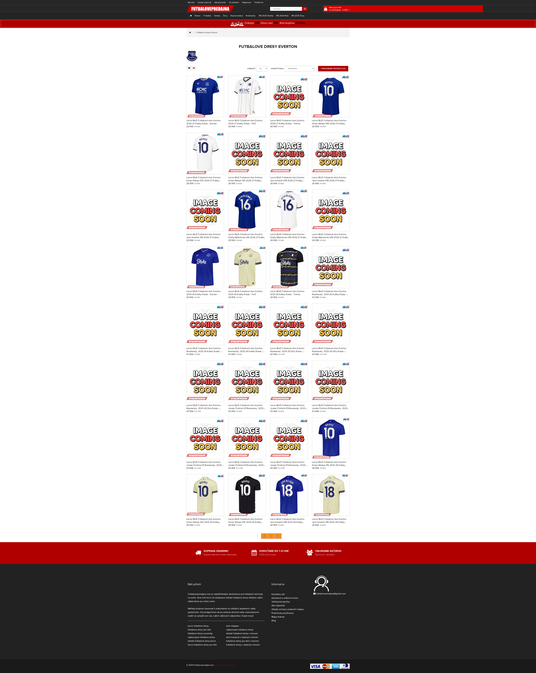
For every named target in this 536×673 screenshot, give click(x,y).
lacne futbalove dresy (198, 626)
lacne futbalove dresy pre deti (202, 644)
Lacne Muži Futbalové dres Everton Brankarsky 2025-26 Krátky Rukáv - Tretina (245, 351)
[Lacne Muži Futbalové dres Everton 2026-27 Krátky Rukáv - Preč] (247, 96)
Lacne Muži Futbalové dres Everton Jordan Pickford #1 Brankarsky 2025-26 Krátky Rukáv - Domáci (246, 408)
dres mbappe (232, 626)
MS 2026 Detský (266, 16)
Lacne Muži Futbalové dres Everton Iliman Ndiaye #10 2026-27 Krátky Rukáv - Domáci (329, 123)
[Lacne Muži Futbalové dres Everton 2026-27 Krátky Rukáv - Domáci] (205, 96)
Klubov (198, 16)
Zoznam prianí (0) (204, 2)
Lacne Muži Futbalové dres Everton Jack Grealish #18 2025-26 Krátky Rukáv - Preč (329, 522)
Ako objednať (278, 605)
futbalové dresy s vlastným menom (243, 644)
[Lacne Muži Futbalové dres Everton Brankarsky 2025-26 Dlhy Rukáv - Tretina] (205, 381)
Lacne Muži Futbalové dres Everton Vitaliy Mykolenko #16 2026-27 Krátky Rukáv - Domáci (246, 237)
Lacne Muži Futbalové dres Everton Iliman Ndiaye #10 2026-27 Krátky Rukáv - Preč (203, 180)
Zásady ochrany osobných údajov (287, 609)
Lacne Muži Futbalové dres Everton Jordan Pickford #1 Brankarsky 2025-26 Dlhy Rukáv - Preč (246, 465)
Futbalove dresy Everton (206, 32)
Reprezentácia (236, 16)
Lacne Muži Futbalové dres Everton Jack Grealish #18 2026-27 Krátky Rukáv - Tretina (203, 237)
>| (278, 536)
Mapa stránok (277, 616)
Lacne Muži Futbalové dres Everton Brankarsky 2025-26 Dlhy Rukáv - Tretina (203, 408)
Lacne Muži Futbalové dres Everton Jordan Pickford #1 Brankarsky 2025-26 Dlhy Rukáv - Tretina (288, 465)
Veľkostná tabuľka (280, 601)
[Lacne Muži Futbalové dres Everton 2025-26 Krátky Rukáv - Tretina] (289, 267)
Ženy (225, 16)
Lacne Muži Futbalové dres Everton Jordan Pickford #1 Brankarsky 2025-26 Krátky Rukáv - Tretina (330, 408)
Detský (217, 16)
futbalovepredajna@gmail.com (331, 593)
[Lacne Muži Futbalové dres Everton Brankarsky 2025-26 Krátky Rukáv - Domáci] (331, 267)
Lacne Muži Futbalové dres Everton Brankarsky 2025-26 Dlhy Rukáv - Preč (329, 351)
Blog (273, 620)
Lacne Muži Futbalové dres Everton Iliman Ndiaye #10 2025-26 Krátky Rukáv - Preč (203, 522)
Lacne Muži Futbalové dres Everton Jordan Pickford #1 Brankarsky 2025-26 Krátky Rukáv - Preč (288, 408)
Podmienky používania (282, 613)
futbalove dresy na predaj (200, 633)
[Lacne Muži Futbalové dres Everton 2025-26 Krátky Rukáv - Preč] (247, 267)
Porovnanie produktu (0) (333, 68)
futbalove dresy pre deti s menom (242, 641)
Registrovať (246, 2)
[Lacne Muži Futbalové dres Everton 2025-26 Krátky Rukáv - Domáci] (205, 267)
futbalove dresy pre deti (199, 629)
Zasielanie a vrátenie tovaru (284, 598)
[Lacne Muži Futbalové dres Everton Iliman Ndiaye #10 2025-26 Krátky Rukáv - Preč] (205, 495)
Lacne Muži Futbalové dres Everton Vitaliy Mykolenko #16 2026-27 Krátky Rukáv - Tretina (330, 237)
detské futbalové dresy (237, 597)
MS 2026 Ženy (297, 16)
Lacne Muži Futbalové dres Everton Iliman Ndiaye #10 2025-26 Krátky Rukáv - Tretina (245, 522)
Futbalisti (207, 16)
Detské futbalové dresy (225, 665)
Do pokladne (234, 2)
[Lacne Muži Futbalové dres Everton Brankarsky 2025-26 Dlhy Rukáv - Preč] (331, 324)
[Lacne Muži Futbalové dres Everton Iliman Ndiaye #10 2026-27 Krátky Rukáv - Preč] (205, 153)
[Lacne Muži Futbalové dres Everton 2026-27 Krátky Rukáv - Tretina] (289, 96)
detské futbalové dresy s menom (242, 633)
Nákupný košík (220, 2)
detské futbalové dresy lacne (202, 641)
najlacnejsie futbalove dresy (201, 637)
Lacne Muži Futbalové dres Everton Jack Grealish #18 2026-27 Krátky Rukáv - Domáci (287, 180)
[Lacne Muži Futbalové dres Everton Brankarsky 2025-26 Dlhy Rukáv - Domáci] (289, 324)
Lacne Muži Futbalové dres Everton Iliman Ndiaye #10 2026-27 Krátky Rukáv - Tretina (245, 180)
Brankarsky (251, 16)
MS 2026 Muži (282, 16)
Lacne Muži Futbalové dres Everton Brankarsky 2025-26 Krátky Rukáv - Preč (203, 351)
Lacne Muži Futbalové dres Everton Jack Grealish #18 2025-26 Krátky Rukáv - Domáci (287, 522)
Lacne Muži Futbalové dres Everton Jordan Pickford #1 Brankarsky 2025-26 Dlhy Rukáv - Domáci (204, 465)
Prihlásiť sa (258, 2)
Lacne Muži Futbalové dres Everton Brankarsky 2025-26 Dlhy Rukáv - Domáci (287, 351)
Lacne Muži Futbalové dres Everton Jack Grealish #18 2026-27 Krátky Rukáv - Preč (329, 180)
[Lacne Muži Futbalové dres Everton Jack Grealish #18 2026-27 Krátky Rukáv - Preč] (331, 153)
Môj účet (191, 2)
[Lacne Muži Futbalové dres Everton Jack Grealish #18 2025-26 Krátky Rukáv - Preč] (331, 495)
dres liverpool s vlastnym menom (242, 637)
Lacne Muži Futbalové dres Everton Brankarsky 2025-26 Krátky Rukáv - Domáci (329, 294)
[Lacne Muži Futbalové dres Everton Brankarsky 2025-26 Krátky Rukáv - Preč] (205, 324)
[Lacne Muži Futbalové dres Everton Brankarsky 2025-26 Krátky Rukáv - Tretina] (247, 324)
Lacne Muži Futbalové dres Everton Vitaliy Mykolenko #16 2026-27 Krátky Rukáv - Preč (288, 237)
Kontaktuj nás (278, 594)
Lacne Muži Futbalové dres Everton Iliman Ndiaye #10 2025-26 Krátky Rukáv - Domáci (329, 465)
